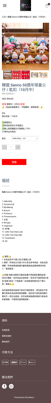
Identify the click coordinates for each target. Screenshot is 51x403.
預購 (14, 162)
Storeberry (29, 397)
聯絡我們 (6, 342)
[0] (47, 5)
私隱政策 (6, 330)
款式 (4, 138)
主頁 (4, 17)
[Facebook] (4, 386)
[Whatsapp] (11, 386)
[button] (46, 25)
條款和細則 (6, 336)
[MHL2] (25, 5)
